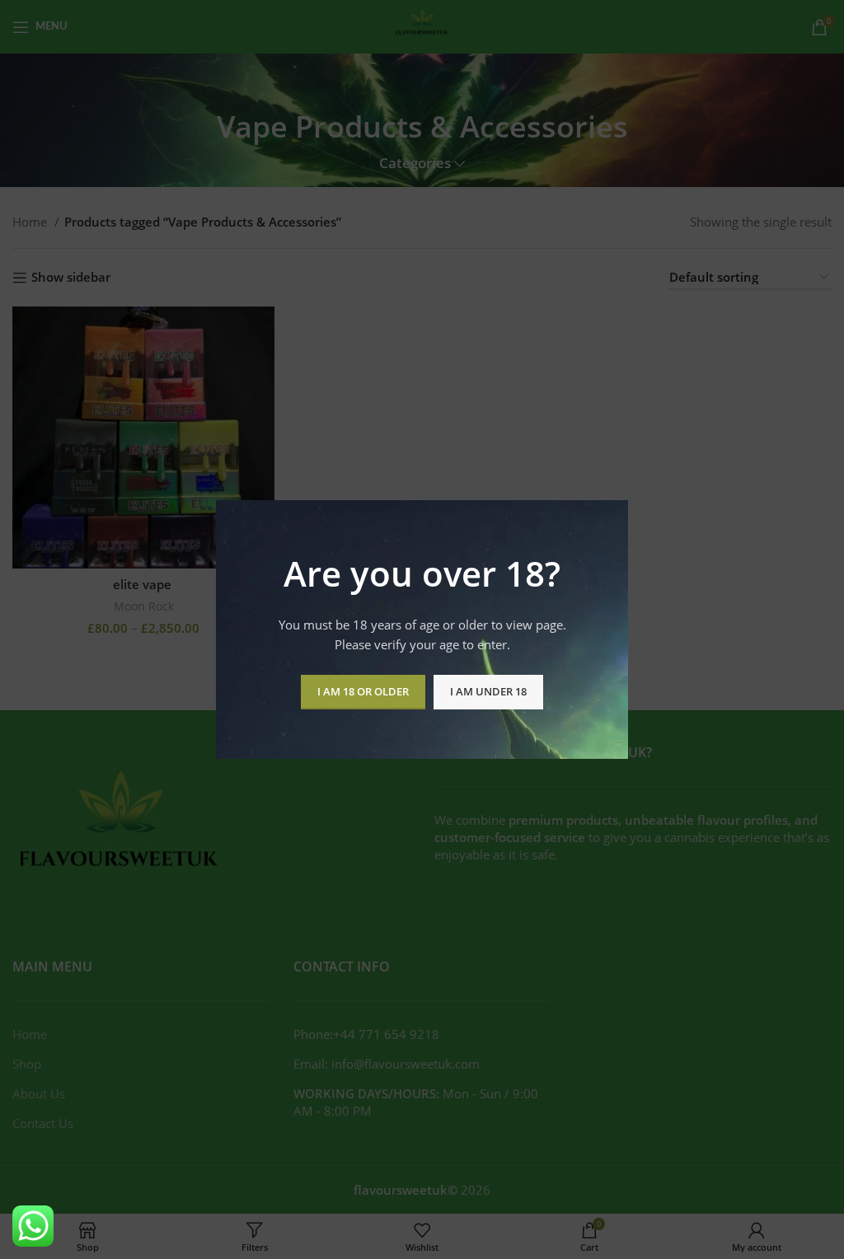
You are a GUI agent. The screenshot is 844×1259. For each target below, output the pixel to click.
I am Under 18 (488, 691)
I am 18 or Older (363, 691)
